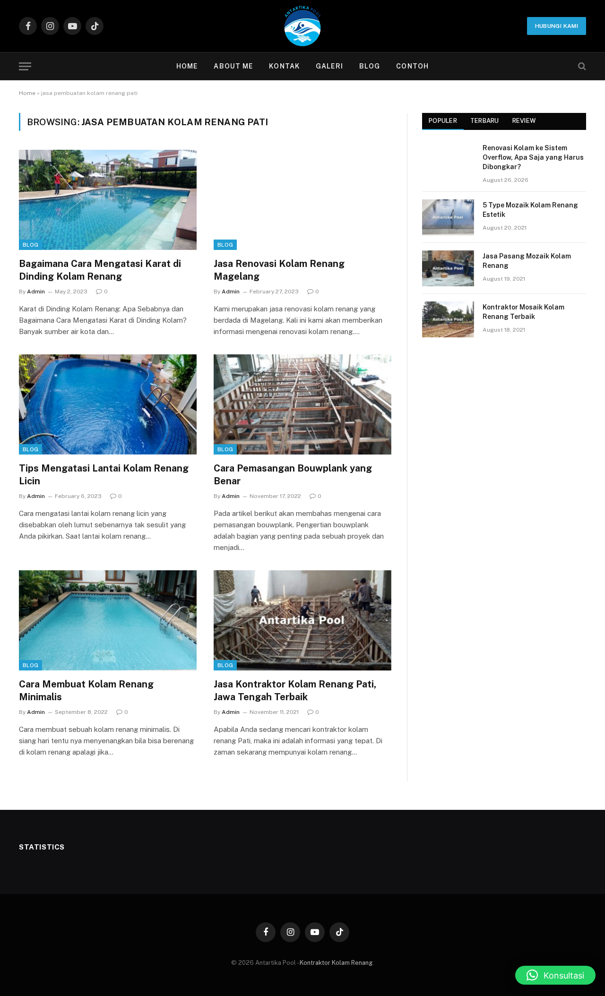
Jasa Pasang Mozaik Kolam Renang (527, 260)
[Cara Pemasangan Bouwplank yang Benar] (302, 404)
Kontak (284, 66)
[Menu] (25, 66)
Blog (369, 66)
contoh (412, 66)
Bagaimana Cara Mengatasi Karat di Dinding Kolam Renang (100, 270)
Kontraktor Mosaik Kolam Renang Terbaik (523, 311)
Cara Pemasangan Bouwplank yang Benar (293, 475)
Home (187, 66)
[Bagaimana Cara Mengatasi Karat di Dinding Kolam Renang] (108, 200)
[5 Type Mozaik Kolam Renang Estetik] (448, 217)
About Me (233, 66)
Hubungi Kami (556, 26)
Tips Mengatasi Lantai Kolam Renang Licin (104, 475)
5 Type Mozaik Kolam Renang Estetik (530, 209)
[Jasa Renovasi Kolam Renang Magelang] (302, 200)
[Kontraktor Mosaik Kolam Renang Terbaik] (448, 319)
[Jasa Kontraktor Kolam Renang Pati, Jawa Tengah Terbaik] (302, 620)
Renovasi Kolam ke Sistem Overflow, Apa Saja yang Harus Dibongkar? (533, 157)
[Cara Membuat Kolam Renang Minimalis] (108, 620)
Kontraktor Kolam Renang (336, 962)
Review (524, 120)
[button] (555, 975)
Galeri (329, 66)
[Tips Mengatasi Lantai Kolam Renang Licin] (108, 404)
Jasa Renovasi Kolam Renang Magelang (279, 270)
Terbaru (484, 120)
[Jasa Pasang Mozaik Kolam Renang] (448, 268)
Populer (443, 120)
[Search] (581, 66)
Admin (36, 291)
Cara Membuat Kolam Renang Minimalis (86, 690)
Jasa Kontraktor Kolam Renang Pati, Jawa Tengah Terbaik (295, 690)
